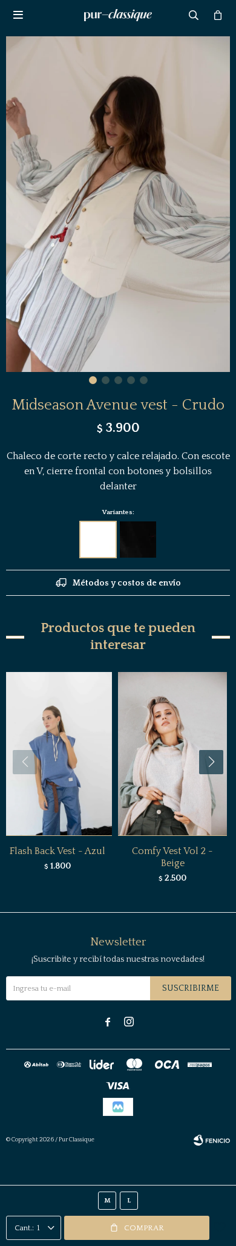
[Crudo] (98, 539)
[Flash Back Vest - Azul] (57, 753)
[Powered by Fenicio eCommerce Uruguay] (212, 1140)
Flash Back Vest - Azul (57, 851)
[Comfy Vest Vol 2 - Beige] (172, 753)
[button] (93, 380)
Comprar (144, 1228)
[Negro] (138, 539)
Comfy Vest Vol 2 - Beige (172, 857)
